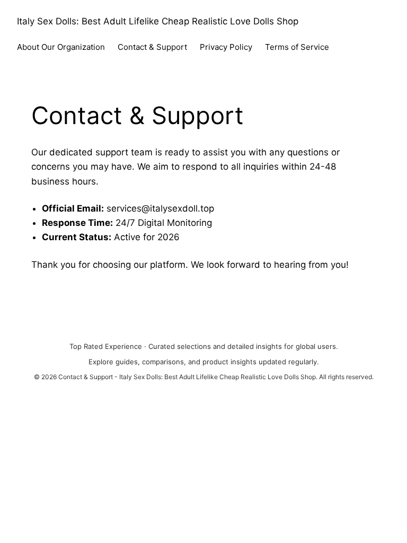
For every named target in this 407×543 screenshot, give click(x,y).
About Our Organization (61, 47)
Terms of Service (297, 47)
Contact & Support (152, 47)
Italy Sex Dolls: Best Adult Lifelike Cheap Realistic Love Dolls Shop (157, 21)
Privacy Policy (226, 47)
